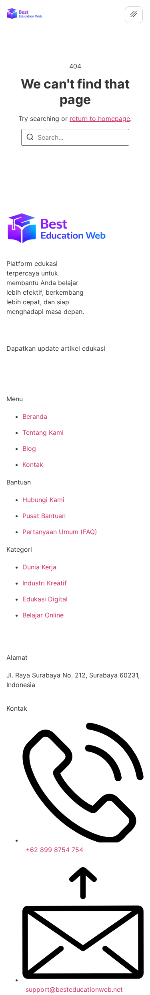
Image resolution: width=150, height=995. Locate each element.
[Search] (30, 138)
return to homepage (100, 119)
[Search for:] (75, 137)
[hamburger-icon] (134, 14)
